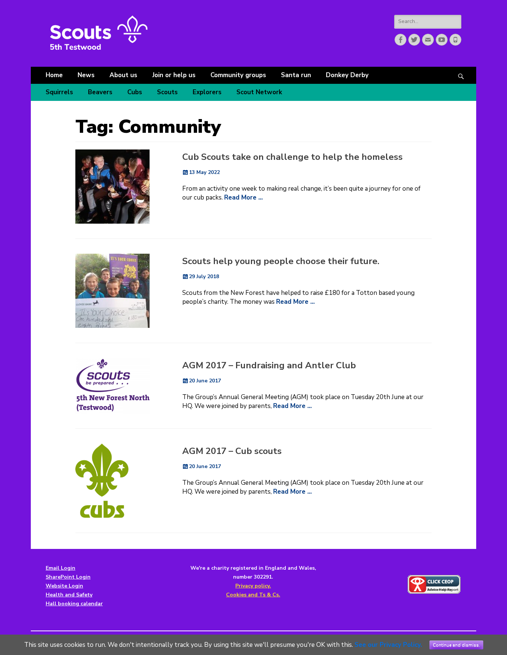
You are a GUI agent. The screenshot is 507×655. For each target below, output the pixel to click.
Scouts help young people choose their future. (280, 261)
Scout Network (259, 92)
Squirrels (59, 92)
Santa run (296, 75)
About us (123, 75)
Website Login (64, 585)
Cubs (134, 92)
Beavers (100, 92)
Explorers (207, 92)
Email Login (60, 568)
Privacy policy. (253, 585)
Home (54, 75)
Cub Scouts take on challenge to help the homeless (292, 157)
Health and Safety (69, 594)
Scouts (167, 92)
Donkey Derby (347, 75)
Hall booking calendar (74, 603)
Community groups (238, 75)
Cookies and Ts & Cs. (253, 594)
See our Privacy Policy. (388, 645)
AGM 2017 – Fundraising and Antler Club (269, 365)
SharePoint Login (68, 576)
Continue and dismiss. (456, 645)
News (86, 75)
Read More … (243, 197)
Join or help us (174, 75)
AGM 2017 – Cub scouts (232, 451)
